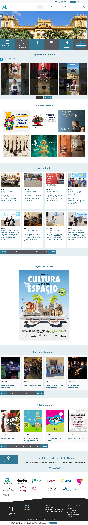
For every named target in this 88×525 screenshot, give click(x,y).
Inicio (40, 7)
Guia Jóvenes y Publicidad (76, 438)
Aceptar (53, 522)
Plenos (8, 191)
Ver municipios (55, 468)
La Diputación (49, 7)
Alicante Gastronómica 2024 (32, 385)
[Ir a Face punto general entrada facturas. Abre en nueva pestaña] (51, 44)
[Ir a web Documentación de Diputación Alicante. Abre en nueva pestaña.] (36, 44)
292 (22, 251)
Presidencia (4, 193)
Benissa (76, 191)
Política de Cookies (71, 512)
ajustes (44, 523)
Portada (12, 191)
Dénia (80, 191)
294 (32, 251)
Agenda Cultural (44, 266)
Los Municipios (62, 7)
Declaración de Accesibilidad (73, 514)
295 (37, 251)
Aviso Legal (69, 508)
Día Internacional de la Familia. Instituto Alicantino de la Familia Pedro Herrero (55, 387)
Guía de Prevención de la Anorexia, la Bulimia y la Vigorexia (31, 440)
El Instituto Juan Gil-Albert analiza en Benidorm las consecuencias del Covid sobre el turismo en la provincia (54, 198)
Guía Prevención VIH (7, 438)
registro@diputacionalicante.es (55, 509)
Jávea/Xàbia (77, 193)
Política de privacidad (72, 510)
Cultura (53, 191)
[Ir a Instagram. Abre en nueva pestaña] (62, 1)
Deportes (35, 191)
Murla (82, 193)
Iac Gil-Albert (59, 191)
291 (17, 251)
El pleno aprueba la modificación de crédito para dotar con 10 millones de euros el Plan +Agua (10, 197)
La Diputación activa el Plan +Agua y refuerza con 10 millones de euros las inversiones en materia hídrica (10, 236)
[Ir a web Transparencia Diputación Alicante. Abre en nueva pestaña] (22, 44)
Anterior (3, 251)
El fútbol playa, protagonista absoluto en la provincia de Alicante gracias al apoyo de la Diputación (33, 197)
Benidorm (48, 191)
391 (46, 251)
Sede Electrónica (75, 7)
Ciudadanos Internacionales (53, 230)
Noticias (3, 191)
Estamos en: (26, 505)
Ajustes (70, 522)
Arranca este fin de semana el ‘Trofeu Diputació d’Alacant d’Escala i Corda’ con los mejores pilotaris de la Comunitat (77, 200)
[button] (84, 7)
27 (38, 446)
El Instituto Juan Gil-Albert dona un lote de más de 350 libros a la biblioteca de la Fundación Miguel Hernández (33, 237)
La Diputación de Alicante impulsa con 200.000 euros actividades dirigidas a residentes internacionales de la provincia (55, 237)
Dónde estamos (9, 462)
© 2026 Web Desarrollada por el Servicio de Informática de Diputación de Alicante (44, 519)
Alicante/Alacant (28, 191)
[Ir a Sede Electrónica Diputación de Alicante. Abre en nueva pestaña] (7, 44)
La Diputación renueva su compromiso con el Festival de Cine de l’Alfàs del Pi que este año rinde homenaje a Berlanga (77, 236)
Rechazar (62, 522)
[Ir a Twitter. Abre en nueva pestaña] (59, 1)
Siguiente (52, 251)
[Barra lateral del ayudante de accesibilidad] (1, 15)
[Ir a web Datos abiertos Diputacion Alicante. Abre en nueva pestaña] (80, 44)
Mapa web (69, 516)
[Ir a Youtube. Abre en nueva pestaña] (64, 1)
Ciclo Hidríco (4, 230)
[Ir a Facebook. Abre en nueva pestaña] (56, 1)
